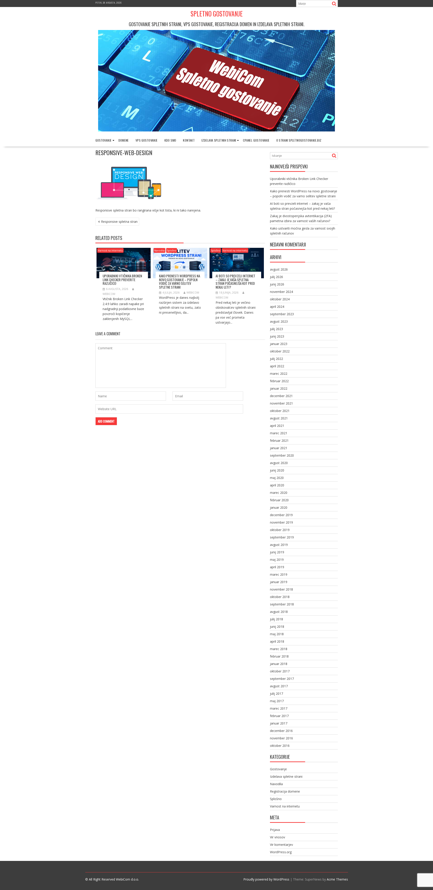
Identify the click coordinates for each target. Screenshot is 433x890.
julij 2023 (276, 329)
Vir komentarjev (281, 844)
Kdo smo (170, 140)
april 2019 (277, 567)
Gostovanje (103, 140)
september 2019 (282, 537)
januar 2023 (278, 344)
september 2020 (282, 455)
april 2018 (277, 641)
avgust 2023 (279, 321)
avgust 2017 (279, 686)
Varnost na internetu (110, 250)
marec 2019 (278, 574)
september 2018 (282, 604)
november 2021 (281, 403)
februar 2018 (279, 656)
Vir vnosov (277, 837)
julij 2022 (276, 358)
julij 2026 (276, 277)
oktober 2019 (280, 530)
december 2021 (281, 396)
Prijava (275, 830)
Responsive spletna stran (119, 221)
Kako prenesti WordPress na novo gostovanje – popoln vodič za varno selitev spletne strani (179, 281)
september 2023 (282, 314)
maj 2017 (277, 701)
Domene (123, 140)
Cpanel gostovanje (256, 140)
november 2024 (281, 292)
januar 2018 (278, 664)
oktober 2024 (280, 299)
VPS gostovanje (147, 140)
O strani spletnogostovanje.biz (299, 140)
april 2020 (277, 485)
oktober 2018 (280, 597)
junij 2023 (277, 336)
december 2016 (281, 731)
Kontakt (189, 140)
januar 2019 (278, 582)
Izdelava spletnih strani (218, 140)
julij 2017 (276, 693)
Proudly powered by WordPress (266, 879)
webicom (193, 292)
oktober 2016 (280, 745)
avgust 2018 (279, 611)
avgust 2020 (279, 463)
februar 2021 (279, 440)
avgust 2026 (279, 269)
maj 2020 (277, 478)
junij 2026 (277, 284)
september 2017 (282, 678)
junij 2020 (277, 470)
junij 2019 (277, 552)
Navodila (159, 250)
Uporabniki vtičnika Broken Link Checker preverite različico (122, 279)
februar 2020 (279, 500)
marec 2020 (278, 492)
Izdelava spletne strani (286, 776)
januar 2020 (278, 507)
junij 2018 (277, 626)
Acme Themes (337, 879)
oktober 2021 (280, 411)
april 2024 (277, 306)
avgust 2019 (279, 545)
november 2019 (281, 522)
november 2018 (281, 589)
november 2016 (281, 738)
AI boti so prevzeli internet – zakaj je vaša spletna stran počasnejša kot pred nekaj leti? (235, 281)
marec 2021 (278, 433)
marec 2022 (278, 373)
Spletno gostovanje (217, 13)
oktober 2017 (280, 671)
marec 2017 (278, 708)
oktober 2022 (280, 351)
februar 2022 (279, 381)
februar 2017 (279, 716)
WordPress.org (281, 852)
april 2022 (277, 366)
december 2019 (281, 515)
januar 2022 (278, 388)
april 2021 (277, 425)
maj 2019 (277, 559)
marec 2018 (278, 649)
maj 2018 (277, 634)
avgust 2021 (279, 418)
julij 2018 (276, 619)
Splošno (171, 250)
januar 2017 (278, 723)
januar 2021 (278, 448)
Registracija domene (285, 791)
